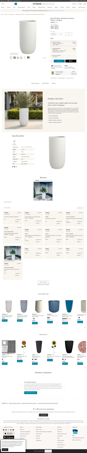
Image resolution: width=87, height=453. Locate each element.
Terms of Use (60, 442)
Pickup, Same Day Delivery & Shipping (44, 431)
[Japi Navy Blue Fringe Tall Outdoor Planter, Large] (79, 317)
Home (2, 14)
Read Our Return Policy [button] (30, 392)
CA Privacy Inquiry (61, 444)
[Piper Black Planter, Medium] (49, 317)
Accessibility (60, 436)
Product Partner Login (62, 433)
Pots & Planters (11, 14)
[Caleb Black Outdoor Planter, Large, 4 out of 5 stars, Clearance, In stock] (39, 347)
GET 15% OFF (48, 451)
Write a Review (8, 207)
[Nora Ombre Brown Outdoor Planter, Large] (66, 318)
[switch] (54, 78)
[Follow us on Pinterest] (11, 430)
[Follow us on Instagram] (8, 430)
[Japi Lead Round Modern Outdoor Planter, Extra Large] (63, 359)
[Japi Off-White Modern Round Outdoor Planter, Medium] (64, 359)
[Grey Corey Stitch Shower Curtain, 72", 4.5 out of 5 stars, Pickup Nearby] (9, 347)
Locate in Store (70, 78)
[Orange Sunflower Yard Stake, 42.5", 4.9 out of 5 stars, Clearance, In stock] (24, 347)
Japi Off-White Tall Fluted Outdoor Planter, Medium (62, 19)
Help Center (59, 429)
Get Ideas (38, 436)
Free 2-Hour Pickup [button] (16, 0)
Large (69, 34)
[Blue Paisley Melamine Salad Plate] (79, 359)
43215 (62, 51)
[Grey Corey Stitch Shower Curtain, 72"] (2, 359)
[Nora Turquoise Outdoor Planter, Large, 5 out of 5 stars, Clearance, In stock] (69, 306)
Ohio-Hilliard (56, 44)
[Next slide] (85, 327)
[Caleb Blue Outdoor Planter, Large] (35, 359)
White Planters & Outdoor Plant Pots (29, 403)
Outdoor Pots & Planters (20, 14)
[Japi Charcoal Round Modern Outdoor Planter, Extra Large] (65, 359)
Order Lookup (39, 429)
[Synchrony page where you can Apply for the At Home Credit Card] (75, 431)
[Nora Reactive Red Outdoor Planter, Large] (64, 318)
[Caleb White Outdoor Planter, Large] (34, 359)
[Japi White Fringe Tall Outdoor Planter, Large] (78, 317)
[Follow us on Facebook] (4, 430)
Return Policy (38, 433)
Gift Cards (38, 438)
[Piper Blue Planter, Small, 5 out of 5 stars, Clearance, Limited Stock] (54, 306)
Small (53, 34)
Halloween (10, 0)
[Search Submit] (16, 4)
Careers (21, 438)
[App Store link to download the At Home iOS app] (8, 433)
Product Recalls (60, 440)
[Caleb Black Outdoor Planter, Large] (32, 359)
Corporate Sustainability (25, 431)
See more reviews (43, 282)
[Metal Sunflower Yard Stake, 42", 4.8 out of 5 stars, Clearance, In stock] (54, 347)
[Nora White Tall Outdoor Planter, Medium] (68, 318)
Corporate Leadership (24, 433)
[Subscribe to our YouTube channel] (13, 430)
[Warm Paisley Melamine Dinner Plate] (78, 359)
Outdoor (5, 14)
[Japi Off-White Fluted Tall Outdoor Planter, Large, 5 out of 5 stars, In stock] (9, 306)
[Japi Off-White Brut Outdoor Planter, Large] (32, 318)
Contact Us (59, 431)
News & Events (23, 436)
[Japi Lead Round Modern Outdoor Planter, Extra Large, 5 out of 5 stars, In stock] (69, 347)
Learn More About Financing (78, 437)
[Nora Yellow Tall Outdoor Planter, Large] (69, 318)
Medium (61, 34)
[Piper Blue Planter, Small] (47, 317)
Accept (5, 449)
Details (53, 68)
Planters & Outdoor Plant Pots (15, 403)
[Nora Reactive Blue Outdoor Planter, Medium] (65, 318)
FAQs (58, 438)
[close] (24, 441)
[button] (43, 3)
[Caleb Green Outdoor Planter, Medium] (36, 359)
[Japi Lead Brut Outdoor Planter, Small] (34, 318)
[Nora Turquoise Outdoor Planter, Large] (63, 318)
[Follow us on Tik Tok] (6, 430)
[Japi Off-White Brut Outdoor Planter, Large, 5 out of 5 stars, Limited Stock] (39, 306)
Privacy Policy (60, 447)
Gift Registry (38, 440)
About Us (22, 429)
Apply (73, 435)
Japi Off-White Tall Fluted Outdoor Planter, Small (48, 403)
